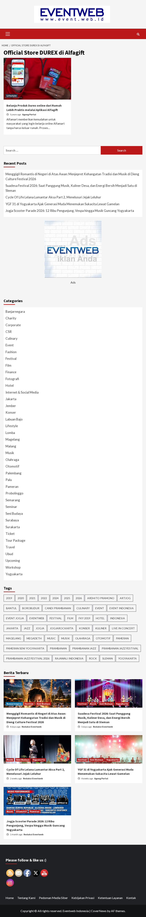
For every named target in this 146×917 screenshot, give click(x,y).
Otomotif (12, 466)
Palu (9, 480)
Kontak (131, 898)
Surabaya (12, 520)
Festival (11, 359)
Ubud (9, 554)
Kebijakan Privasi (82, 898)
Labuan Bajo (14, 419)
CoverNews (98, 911)
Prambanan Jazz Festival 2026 (27, 658)
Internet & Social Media (22, 392)
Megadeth (34, 638)
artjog (125, 598)
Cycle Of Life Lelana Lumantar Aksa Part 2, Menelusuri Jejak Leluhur (53, 197)
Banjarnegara (15, 312)
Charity (11, 318)
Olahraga (12, 460)
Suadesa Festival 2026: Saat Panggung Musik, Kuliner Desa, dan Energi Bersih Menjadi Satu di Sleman (71, 188)
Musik (10, 453)
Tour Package (15, 540)
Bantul (11, 608)
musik (65, 638)
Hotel (10, 385)
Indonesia (117, 618)
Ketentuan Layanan (110, 898)
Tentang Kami (26, 898)
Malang (11, 446)
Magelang (13, 439)
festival (56, 618)
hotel (100, 618)
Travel (10, 547)
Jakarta (11, 399)
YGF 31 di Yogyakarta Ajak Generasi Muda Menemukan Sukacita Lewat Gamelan (62, 204)
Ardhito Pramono (100, 598)
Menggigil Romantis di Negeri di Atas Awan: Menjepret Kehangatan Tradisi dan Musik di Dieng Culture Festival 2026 (72, 176)
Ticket (10, 534)
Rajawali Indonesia (69, 658)
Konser (11, 412)
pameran (122, 638)
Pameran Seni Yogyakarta (25, 648)
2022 (44, 598)
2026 (79, 598)
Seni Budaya (14, 513)
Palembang (13, 473)
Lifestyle (12, 95)
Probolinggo (14, 493)
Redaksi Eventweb (31, 726)
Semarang (13, 500)
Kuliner (100, 628)
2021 (32, 598)
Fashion (11, 352)
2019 (9, 598)
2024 (55, 598)
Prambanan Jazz (84, 648)
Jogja (40, 628)
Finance (11, 372)
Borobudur (30, 608)
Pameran (12, 487)
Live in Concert (123, 628)
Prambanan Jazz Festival (120, 648)
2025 (67, 598)
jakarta (12, 628)
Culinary (11, 338)
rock (93, 658)
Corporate (13, 325)
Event (10, 345)
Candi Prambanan (58, 608)
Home (10, 898)
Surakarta (13, 527)
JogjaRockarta (61, 628)
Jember (11, 406)
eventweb (36, 618)
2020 (21, 598)
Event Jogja (15, 618)
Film (8, 365)
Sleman (107, 658)
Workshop (13, 567)
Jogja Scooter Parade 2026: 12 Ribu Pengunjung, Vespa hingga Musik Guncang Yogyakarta (70, 211)
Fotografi (12, 379)
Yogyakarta (14, 574)
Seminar (11, 507)
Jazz (27, 628)
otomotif (103, 638)
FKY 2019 (84, 618)
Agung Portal (29, 114)
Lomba (10, 433)
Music (51, 638)
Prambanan (58, 648)
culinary (83, 608)
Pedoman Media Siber (53, 898)
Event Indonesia (122, 608)
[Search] (138, 34)
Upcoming (13, 561)
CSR (9, 332)
